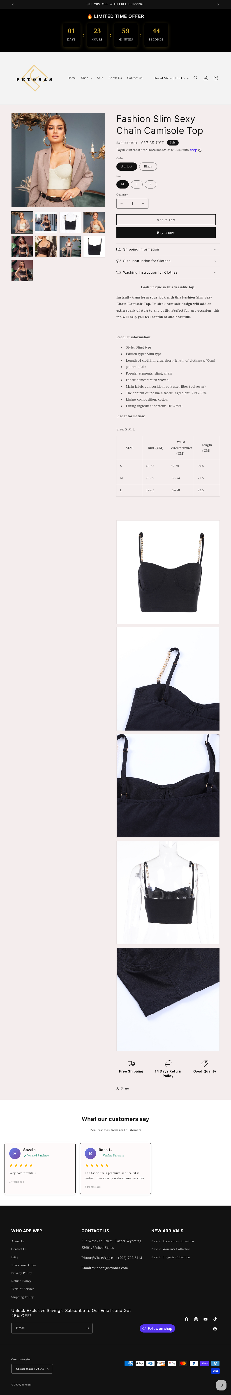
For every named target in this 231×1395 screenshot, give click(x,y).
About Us (18, 1241)
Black (148, 166)
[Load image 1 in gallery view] (22, 222)
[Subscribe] (87, 1328)
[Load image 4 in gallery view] (70, 222)
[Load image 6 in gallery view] (22, 246)
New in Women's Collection (170, 1249)
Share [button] (125, 1088)
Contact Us (19, 1249)
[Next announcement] (218, 4)
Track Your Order (23, 1265)
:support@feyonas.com (109, 1268)
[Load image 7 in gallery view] (46, 246)
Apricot (126, 166)
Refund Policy (21, 1281)
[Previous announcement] (13, 4)
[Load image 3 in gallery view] (46, 222)
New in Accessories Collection (172, 1241)
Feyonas (27, 1384)
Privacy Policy (21, 1273)
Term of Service (22, 1289)
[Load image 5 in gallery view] (94, 222)
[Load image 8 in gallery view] (70, 246)
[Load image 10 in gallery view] (22, 271)
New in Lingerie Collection (170, 1257)
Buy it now (166, 232)
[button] (86, 78)
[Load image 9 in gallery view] (94, 246)
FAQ (14, 1257)
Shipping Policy (22, 1297)
